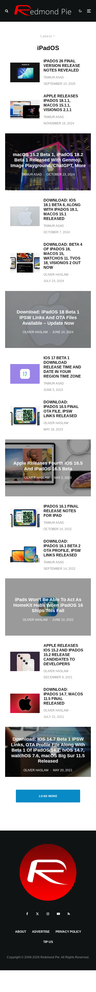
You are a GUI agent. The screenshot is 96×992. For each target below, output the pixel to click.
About (20, 931)
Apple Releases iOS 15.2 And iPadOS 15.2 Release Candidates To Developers (63, 654)
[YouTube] (58, 913)
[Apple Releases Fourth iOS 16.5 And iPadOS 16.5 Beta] (48, 467)
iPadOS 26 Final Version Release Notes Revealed (62, 65)
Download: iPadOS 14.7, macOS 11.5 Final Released (63, 696)
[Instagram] (48, 913)
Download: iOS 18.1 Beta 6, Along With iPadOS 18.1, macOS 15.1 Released (62, 209)
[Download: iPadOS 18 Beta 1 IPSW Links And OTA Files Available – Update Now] (48, 319)
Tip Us (48, 942)
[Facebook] (27, 913)
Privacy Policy (68, 931)
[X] (37, 913)
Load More (48, 796)
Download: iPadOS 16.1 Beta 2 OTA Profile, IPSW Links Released (62, 548)
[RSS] (69, 913)
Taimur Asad (54, 77)
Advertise (41, 931)
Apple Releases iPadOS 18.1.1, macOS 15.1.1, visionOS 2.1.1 (61, 103)
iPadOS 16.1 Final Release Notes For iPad (61, 511)
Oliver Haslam (56, 274)
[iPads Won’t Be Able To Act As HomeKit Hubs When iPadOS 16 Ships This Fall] (48, 606)
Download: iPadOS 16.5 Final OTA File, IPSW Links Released (61, 409)
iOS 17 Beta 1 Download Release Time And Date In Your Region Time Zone (62, 367)
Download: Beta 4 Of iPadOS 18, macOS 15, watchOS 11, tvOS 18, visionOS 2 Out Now (63, 256)
